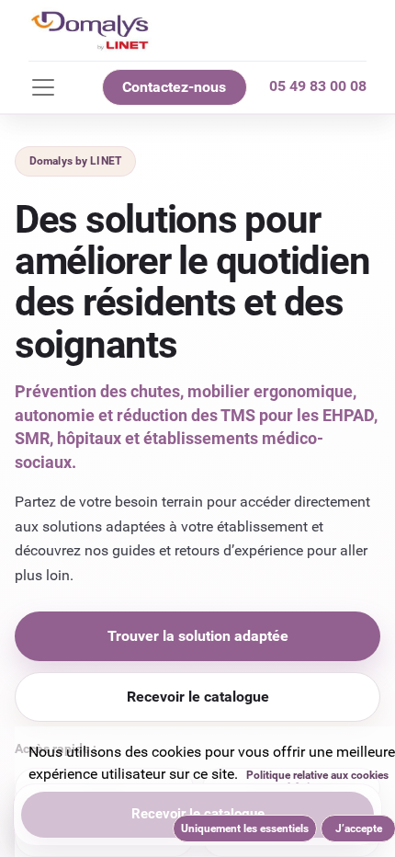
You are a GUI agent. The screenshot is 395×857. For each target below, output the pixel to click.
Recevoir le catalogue (198, 696)
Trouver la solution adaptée (197, 636)
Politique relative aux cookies (317, 775)
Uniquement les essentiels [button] (245, 828)
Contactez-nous (174, 87)
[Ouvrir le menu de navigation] (43, 87)
